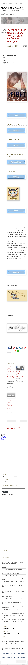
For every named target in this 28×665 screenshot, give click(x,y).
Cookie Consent (8, 659)
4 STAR (16, 45)
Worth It (4, 60)
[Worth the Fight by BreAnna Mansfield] (20, 367)
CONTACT (11, 3)
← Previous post (11, 421)
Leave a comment (25, 46)
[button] (9, 348)
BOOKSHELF (4, 3)
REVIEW (15, 46)
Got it (14, 664)
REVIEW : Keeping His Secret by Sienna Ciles (12, 559)
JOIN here (5, 491)
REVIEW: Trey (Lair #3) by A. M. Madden (11, 573)
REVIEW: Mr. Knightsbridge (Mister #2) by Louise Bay (14, 613)
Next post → (23, 421)
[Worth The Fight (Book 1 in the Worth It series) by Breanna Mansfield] (11, 378)
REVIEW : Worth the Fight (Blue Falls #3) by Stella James (10, 404)
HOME (21, 3)
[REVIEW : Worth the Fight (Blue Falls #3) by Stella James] (11, 395)
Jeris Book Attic (11, 7)
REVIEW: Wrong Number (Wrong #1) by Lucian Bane (14, 575)
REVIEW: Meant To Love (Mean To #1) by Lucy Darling (14, 619)
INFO (16, 3)
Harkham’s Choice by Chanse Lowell (13, 643)
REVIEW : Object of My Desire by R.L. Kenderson (15, 641)
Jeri (12, 45)
